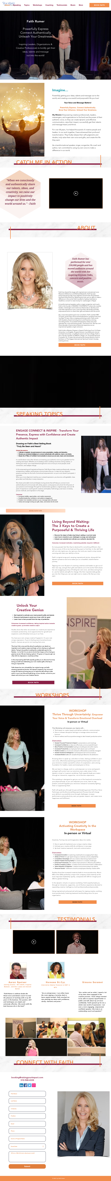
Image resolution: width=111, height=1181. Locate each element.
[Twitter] (29, 1085)
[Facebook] (25, 1085)
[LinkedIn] (21, 1085)
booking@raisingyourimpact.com (27, 1077)
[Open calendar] (43, 1146)
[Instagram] (34, 1085)
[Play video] (76, 193)
